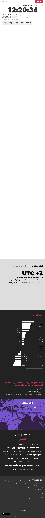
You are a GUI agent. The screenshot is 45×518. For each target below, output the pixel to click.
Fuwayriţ (18, 458)
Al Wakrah (33, 447)
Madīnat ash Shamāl (30, 458)
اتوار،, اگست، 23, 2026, (12, 15)
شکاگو (41, 323)
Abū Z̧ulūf (15, 444)
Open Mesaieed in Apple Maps (17, 412)
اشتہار (28, 506)
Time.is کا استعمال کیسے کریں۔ (22, 498)
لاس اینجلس (28, 23)
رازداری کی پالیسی (25, 510)
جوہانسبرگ (40, 339)
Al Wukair (7, 451)
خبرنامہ (28, 489)
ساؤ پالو (40, 330)
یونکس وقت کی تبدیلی (12, 487)
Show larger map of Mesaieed (34, 412)
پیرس (16, 23)
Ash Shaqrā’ (22, 454)
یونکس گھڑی (15, 485)
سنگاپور (41, 358)
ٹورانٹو (41, 328)
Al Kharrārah (7, 447)
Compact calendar (38, 501)
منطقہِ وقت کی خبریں (25, 487)
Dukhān (10, 458)
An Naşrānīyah (22, 451)
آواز (41, 506)
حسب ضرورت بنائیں (25, 492)
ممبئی (41, 354)
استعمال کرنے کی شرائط (24, 508)
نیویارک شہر (39, 326)
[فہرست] (3, 2)
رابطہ (28, 503)
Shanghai (40, 356)
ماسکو (41, 349)
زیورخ (41, 341)
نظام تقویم (40, 499)
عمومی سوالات (27, 496)
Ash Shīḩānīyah (34, 455)
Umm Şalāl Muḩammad (19, 465)
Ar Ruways (31, 451)
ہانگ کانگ (40, 360)
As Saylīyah (38, 451)
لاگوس (41, 335)
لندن (22, 23)
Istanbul (41, 345)
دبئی (41, 352)
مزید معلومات (20, 17)
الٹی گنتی (40, 495)
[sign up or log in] (6, 2)
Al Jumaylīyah (35, 444)
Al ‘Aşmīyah (15, 451)
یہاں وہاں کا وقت (38, 485)
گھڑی (41, 493)
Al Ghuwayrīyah (24, 444)
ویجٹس (28, 485)
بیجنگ (11, 23)
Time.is (39, 1)
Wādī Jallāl (37, 465)
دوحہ (13, 469)
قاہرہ (41, 347)
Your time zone (39, 487)
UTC (42, 332)
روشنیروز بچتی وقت (38, 491)
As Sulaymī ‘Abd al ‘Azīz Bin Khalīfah (10, 454)
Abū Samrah (8, 444)
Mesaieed (18, 462)
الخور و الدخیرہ (26, 469)
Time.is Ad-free (26, 494)
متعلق (28, 500)
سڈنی (41, 365)
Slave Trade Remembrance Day (10, 16)
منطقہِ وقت (40, 489)
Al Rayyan (18, 447)
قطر (22, 438)
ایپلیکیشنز (27, 483)
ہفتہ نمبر (40, 503)
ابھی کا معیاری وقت (38, 483)
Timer (41, 497)
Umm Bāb (27, 462)
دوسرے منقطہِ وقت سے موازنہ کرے (34, 369)
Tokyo (5, 23)
